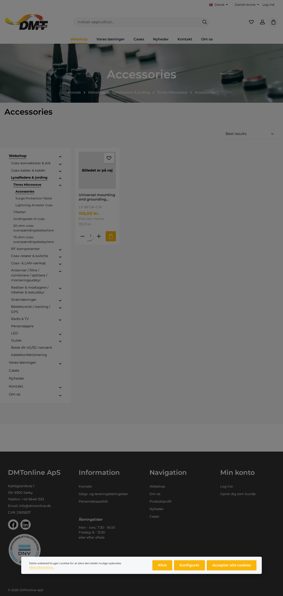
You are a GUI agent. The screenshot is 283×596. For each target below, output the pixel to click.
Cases (154, 516)
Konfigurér (189, 565)
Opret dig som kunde (238, 494)
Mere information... (41, 567)
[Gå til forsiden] (26, 22)
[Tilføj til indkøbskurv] (111, 236)
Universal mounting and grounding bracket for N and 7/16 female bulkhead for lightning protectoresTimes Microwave (97, 197)
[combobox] (136, 22)
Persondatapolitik (93, 501)
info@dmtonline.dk (35, 506)
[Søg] (205, 22)
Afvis (162, 565)
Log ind (268, 5)
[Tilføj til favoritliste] (109, 158)
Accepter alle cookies (231, 565)
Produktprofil (160, 501)
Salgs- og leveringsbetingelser (103, 494)
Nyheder (156, 509)
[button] (60, 156)
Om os (154, 494)
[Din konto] (262, 22)
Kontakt (85, 486)
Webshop (157, 486)
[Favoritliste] (251, 22)
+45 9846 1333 (32, 499)
